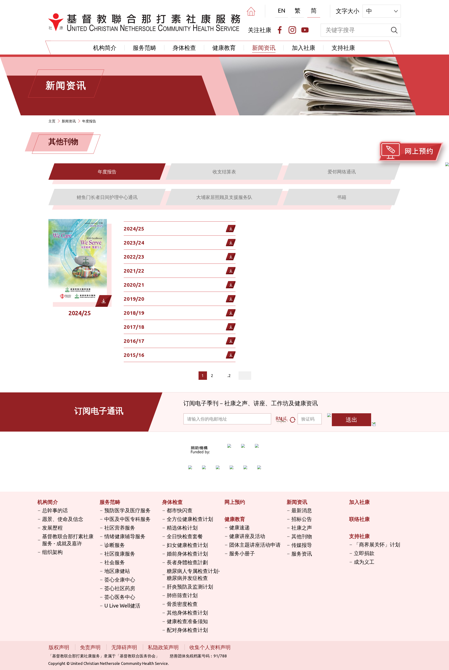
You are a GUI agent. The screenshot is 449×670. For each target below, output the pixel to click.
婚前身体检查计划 (187, 554)
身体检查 (184, 47)
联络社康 (359, 519)
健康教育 (224, 47)
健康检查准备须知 (187, 621)
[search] (394, 30)
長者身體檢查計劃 (187, 562)
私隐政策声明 (164, 647)
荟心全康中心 (119, 579)
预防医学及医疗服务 (127, 510)
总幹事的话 (55, 510)
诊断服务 (114, 545)
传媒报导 (301, 545)
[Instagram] (292, 30)
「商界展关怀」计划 (377, 544)
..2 (229, 375)
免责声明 (91, 647)
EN (281, 10)
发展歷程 (52, 528)
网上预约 (234, 502)
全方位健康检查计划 (190, 519)
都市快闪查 (179, 510)
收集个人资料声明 (210, 647)
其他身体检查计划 (187, 612)
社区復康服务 (119, 554)
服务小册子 (242, 553)
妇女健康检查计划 (187, 545)
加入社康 (303, 47)
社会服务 (114, 562)
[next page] (220, 375)
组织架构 (52, 552)
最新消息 (301, 510)
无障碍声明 (124, 647)
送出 (351, 419)
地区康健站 (117, 571)
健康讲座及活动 (247, 536)
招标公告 (301, 519)
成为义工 (364, 562)
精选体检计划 (182, 528)
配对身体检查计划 (187, 630)
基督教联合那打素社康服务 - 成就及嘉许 (68, 539)
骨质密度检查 (182, 604)
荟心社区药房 (119, 588)
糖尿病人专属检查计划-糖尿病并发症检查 (193, 574)
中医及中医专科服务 (127, 519)
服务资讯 (301, 554)
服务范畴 (144, 47)
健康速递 (239, 527)
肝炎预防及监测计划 (190, 586)
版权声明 (59, 647)
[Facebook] (279, 30)
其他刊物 (301, 536)
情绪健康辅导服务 (124, 536)
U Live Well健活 (122, 605)
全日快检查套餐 (185, 536)
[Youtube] (305, 30)
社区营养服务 (119, 528)
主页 (51, 121)
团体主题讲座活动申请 (255, 545)
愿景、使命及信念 (62, 519)
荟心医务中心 (119, 597)
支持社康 (343, 47)
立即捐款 (364, 553)
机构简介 (104, 47)
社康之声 (301, 528)
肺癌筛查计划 (182, 595)
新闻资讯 (263, 47)
